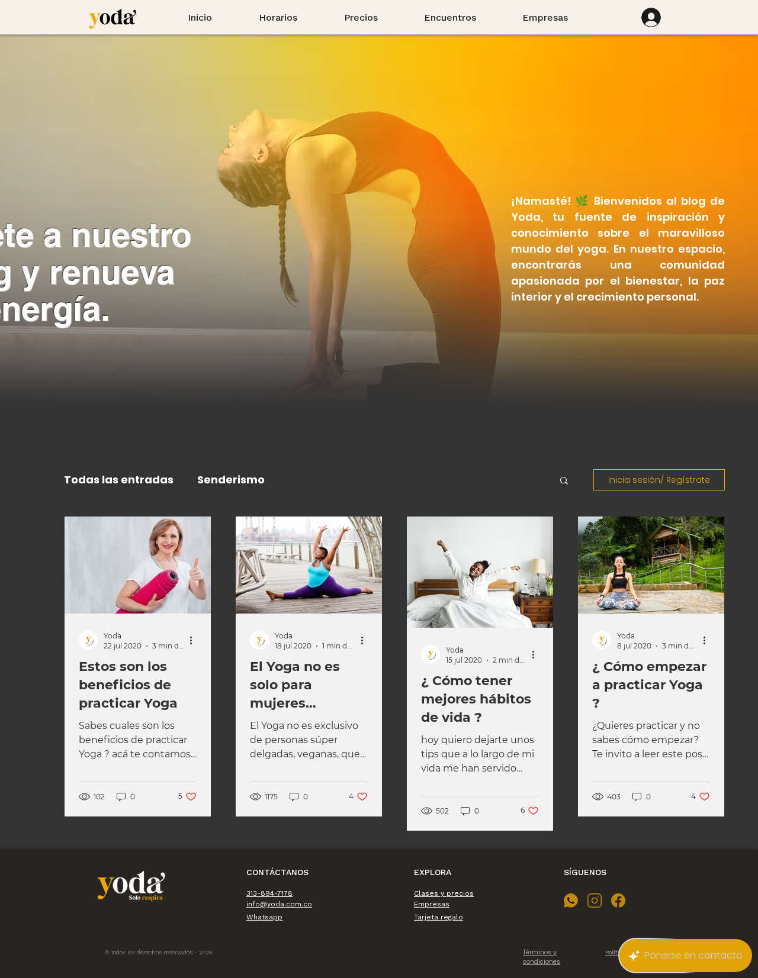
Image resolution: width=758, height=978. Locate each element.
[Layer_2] (571, 900)
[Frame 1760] (594, 900)
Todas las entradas (119, 479)
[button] (564, 481)
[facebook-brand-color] (618, 900)
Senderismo (231, 479)
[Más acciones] (195, 640)
